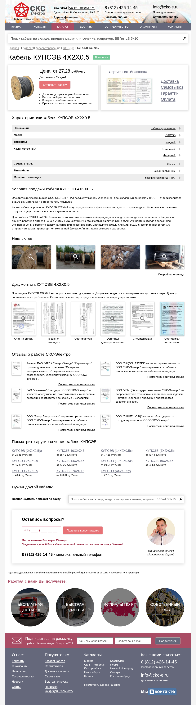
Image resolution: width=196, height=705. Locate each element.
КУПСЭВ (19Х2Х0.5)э (117, 461)
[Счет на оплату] (24, 319)
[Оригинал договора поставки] (113, 319)
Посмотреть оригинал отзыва (76, 384)
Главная (16, 26)
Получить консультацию (83, 530)
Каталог (63, 26)
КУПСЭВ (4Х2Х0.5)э (116, 471)
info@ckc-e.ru (166, 7)
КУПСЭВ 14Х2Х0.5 (70, 461)
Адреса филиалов (66, 17)
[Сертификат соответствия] (172, 319)
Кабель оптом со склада (29, 18)
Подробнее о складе (171, 274)
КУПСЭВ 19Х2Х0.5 (159, 461)
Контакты (175, 26)
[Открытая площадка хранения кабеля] (31, 257)
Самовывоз (172, 87)
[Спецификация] (142, 319)
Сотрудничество (116, 26)
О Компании (148, 26)
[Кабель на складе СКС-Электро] (75, 257)
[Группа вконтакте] (159, 691)
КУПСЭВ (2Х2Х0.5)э (27, 451)
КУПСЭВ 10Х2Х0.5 (70, 451)
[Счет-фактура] (83, 319)
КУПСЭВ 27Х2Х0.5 (70, 471)
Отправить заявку (165, 16)
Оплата (168, 99)
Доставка (86, 26)
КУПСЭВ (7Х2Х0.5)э (160, 451)
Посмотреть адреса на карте (102, 684)
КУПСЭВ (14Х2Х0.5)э (117, 451)
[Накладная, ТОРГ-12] (53, 319)
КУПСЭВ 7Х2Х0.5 (25, 471)
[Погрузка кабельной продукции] (164, 257)
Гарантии (170, 93)
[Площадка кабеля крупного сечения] (120, 257)
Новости (40, 26)
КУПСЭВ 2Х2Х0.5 (25, 461)
